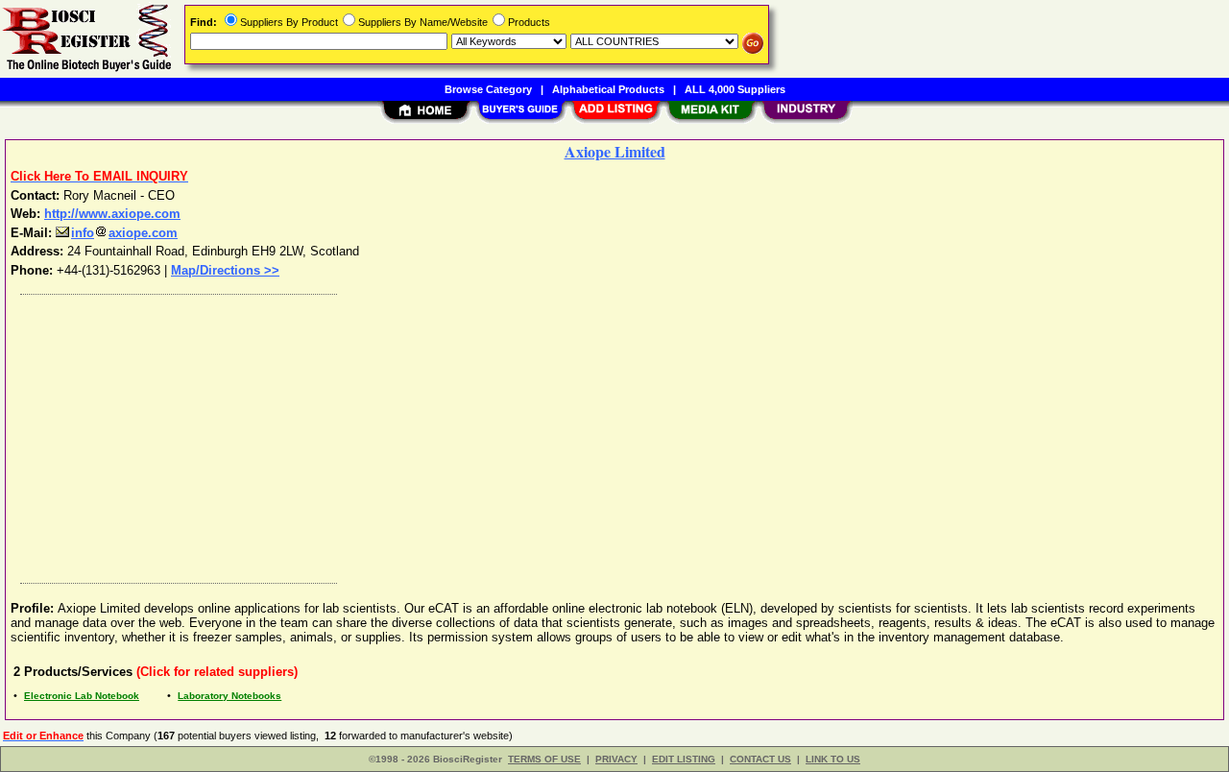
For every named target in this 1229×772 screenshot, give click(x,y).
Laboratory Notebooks (229, 695)
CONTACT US (760, 759)
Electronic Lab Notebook (81, 695)
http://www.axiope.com (112, 213)
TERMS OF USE (544, 759)
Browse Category (488, 89)
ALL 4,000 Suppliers (735, 89)
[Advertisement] (588, 434)
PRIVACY (616, 759)
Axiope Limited (615, 151)
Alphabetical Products (608, 89)
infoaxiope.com (124, 233)
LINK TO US (833, 759)
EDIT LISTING (683, 759)
